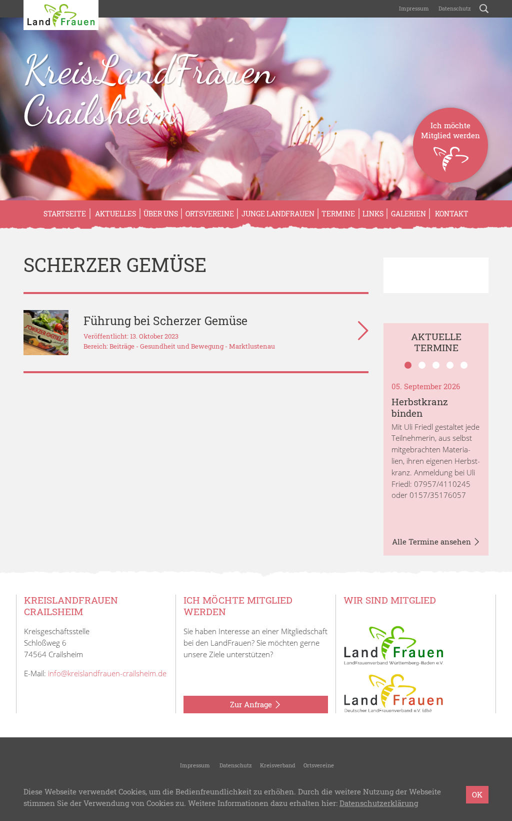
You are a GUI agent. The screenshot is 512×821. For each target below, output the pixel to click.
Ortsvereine (210, 213)
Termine (338, 213)
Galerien (408, 213)
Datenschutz (454, 8)
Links (373, 213)
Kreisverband (278, 765)
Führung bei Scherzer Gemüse (166, 320)
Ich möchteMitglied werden (450, 130)
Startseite (65, 213)
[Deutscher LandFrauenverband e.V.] (394, 692)
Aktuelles (115, 213)
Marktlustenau (252, 346)
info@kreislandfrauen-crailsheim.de (107, 673)
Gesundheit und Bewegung (182, 346)
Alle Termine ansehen (432, 541)
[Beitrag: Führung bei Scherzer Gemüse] (46, 332)
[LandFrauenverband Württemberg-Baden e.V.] (394, 645)
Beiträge (122, 346)
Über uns (161, 213)
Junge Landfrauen (278, 213)
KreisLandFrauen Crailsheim (149, 90)
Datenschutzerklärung (379, 803)
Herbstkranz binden (420, 407)
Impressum (413, 8)
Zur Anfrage (252, 704)
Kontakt (451, 213)
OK (477, 794)
